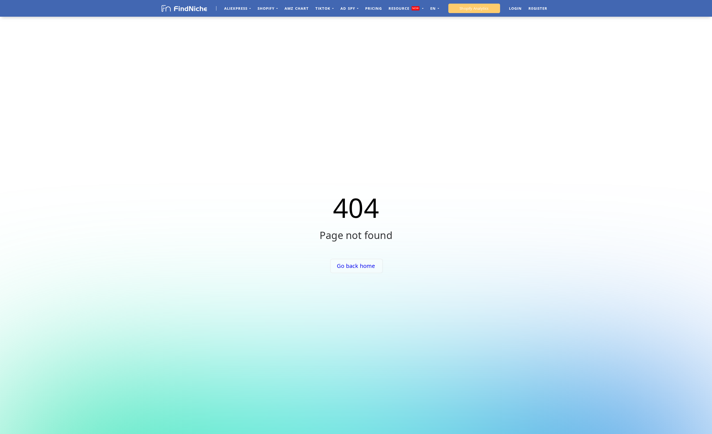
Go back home (356, 266)
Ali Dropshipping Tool (474, 8)
